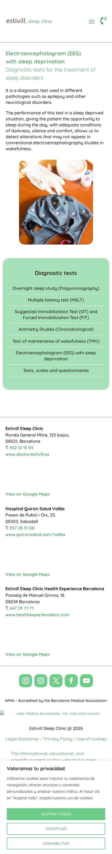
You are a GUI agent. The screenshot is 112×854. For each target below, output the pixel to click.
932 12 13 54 (21, 447)
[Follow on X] (56, 680)
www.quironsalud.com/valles (35, 534)
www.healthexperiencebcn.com (37, 614)
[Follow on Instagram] (25, 680)
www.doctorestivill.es (27, 454)
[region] (56, 807)
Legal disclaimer (22, 738)
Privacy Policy (58, 738)
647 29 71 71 (22, 608)
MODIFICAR (56, 828)
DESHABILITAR (56, 843)
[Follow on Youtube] (86, 680)
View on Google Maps (27, 494)
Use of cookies (92, 738)
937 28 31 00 (22, 528)
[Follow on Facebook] (71, 680)
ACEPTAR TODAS (56, 814)
